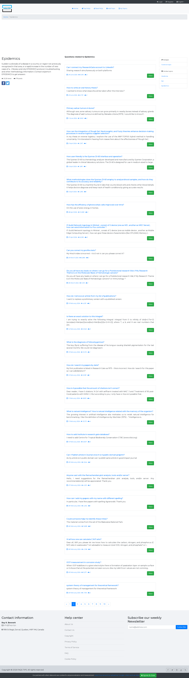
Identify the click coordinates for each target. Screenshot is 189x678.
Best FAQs (99, 8)
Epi (162, 81)
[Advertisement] (94, 36)
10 (104, 604)
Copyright (69, 636)
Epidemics (165, 86)
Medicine (164, 76)
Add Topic (111, 8)
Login (161, 2)
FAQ (66, 653)
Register (170, 2)
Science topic (166, 64)
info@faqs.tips (10, 625)
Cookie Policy (70, 659)
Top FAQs (87, 8)
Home (76, 8)
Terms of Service (72, 647)
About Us (69, 624)
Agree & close (149, 675)
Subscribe (181, 627)
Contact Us (69, 630)
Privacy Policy (71, 642)
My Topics (123, 8)
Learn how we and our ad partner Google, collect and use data (117, 675)
